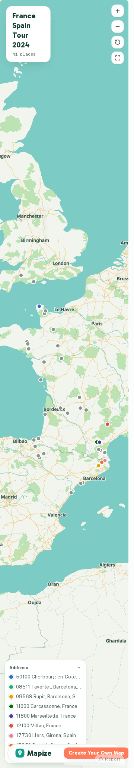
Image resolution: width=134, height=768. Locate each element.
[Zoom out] (117, 26)
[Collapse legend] (79, 667)
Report (113, 759)
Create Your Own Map (96, 753)
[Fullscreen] (117, 57)
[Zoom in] (117, 10)
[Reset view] (117, 42)
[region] (64, 384)
